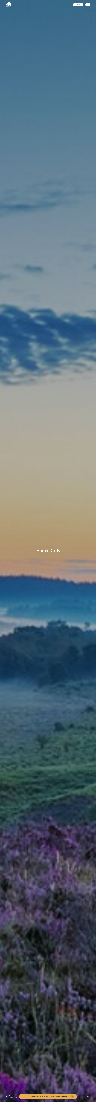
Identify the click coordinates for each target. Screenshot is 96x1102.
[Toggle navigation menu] (87, 4)
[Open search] (70, 5)
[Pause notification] (72, 1096)
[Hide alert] (24, 1096)
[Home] (9, 4)
